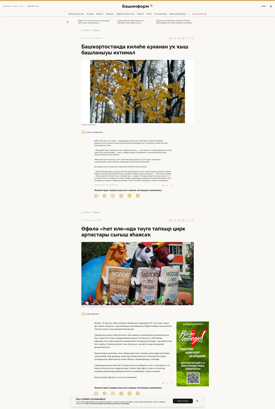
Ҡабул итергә (183, 401)
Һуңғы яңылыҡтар (199, 14)
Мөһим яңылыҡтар (76, 14)
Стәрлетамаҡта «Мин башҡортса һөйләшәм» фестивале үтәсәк (130, 22)
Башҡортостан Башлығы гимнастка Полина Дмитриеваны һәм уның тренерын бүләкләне (174, 22)
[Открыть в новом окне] (96, 196)
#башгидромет (112, 185)
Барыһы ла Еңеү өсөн (125, 14)
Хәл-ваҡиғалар (160, 14)
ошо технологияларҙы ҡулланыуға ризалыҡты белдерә (107, 403)
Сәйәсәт (140, 14)
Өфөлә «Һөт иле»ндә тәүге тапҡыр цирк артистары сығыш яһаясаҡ (94, 22)
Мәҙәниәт (110, 14)
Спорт (149, 14)
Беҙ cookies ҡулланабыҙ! (91, 399)
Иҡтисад (90, 14)
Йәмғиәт (99, 14)
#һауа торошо (99, 185)
